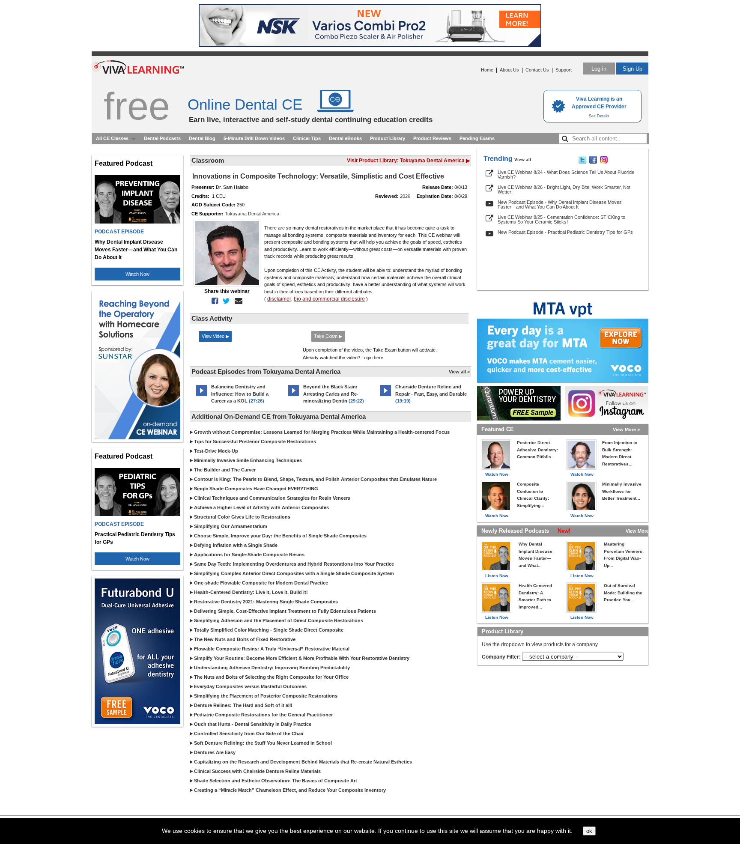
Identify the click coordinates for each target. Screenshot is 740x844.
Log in (598, 69)
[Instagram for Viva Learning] (606, 403)
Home (487, 69)
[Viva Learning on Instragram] (604, 161)
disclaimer (279, 299)
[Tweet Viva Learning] (582, 161)
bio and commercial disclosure (329, 299)
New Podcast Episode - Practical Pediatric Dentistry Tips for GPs (565, 232)
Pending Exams (477, 138)
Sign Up (632, 69)
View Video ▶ (215, 336)
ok (589, 831)
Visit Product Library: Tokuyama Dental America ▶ (408, 161)
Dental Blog (202, 138)
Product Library (387, 138)
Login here (372, 357)
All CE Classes (112, 138)
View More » (626, 429)
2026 (405, 196)
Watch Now (137, 274)
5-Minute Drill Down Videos (254, 138)
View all (522, 159)
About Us (509, 69)
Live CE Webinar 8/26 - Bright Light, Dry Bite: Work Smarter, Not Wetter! (564, 189)
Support (563, 69)
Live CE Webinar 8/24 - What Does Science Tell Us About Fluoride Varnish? (566, 174)
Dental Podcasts (162, 138)
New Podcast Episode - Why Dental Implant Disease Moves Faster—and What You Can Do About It (560, 204)
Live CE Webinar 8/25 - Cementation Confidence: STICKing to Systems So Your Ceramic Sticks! (561, 219)
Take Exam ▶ (328, 336)
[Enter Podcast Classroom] (201, 396)
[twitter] (224, 301)
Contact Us (537, 69)
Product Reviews (432, 138)
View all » (459, 371)
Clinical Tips (307, 138)
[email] (236, 301)
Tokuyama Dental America (252, 213)
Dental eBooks (345, 138)
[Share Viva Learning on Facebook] (593, 161)
